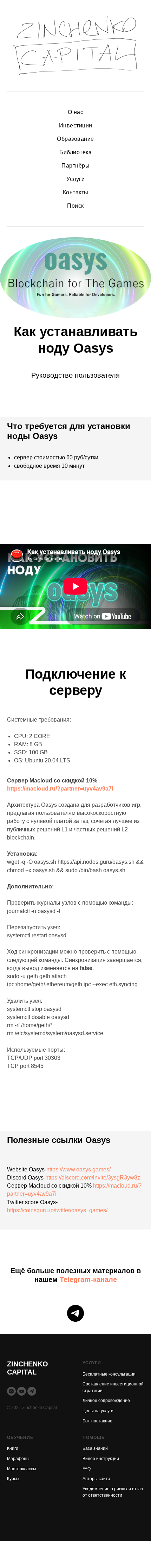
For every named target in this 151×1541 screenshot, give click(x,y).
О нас (76, 112)
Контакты (75, 192)
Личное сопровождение (106, 1400)
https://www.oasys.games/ (78, 1169)
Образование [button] (75, 139)
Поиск (75, 206)
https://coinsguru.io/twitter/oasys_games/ (57, 1210)
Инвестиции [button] (75, 125)
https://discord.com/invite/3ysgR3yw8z (92, 1178)
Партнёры (75, 166)
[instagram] (11, 1391)
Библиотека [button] (75, 152)
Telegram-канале (88, 1279)
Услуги (75, 179)
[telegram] (75, 1313)
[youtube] (21, 1391)
